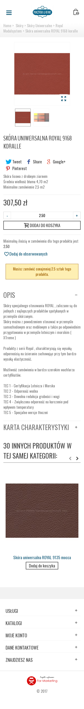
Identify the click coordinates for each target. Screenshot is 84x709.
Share (37, 161)
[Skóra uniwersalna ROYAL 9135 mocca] (42, 510)
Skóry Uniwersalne (39, 25)
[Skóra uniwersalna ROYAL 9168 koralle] (42, 73)
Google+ (59, 161)
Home (7, 25)
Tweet (16, 161)
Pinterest (19, 168)
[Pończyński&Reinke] (43, 11)
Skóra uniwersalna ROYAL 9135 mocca (42, 557)
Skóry (19, 25)
